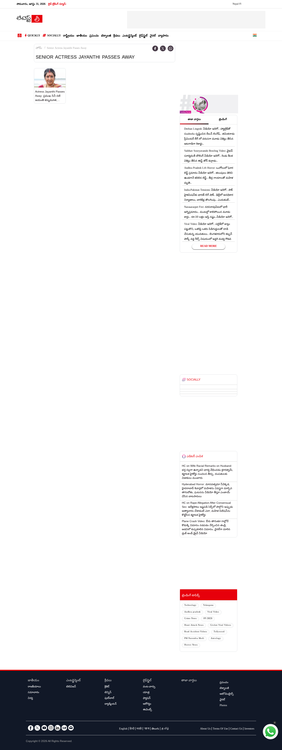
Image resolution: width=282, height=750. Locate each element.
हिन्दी (132, 729)
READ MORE (208, 246)
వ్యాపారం (163, 36)
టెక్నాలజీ (106, 36)
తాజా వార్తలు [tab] (194, 120)
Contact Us (236, 729)
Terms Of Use (220, 729)
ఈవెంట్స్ (147, 710)
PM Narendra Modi (194, 638)
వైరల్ (153, 36)
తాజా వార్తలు (189, 680)
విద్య (30, 698)
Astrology (216, 638)
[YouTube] (44, 728)
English (123, 729)
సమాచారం (33, 693)
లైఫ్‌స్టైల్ (143, 36)
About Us (205, 729)
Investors (249, 729)
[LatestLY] (29, 20)
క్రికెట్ (107, 687)
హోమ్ (39, 48)
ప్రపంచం (94, 36)
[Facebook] (155, 48)
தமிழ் (165, 729)
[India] (255, 36)
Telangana (208, 605)
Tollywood (219, 632)
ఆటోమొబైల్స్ (227, 694)
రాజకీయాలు (34, 687)
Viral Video (213, 612)
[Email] (71, 728)
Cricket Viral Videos (220, 625)
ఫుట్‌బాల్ (109, 698)
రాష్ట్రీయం (68, 36)
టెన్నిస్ (108, 693)
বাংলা (146, 729)
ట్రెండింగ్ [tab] (223, 120)
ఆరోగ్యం (147, 704)
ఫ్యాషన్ (147, 698)
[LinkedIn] (57, 728)
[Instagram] (51, 728)
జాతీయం (82, 36)
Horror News (191, 645)
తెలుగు (155, 729)
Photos (223, 706)
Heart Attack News (194, 625)
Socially (54, 36)
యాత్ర (146, 693)
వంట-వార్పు (149, 687)
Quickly (34, 36)
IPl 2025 (207, 618)
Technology (190, 605)
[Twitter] (163, 48)
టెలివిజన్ (71, 687)
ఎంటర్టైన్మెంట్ (129, 36)
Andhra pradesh (192, 612)
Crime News (190, 618)
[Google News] (64, 728)
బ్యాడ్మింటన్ (111, 704)
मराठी (139, 729)
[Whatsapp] (170, 48)
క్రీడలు (116, 36)
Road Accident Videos (195, 632)
